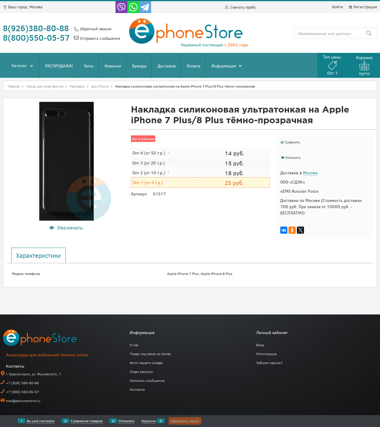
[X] (300, 230)
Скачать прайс (242, 7)
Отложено (126, 420)
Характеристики (38, 255)
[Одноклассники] (292, 230)
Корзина (149, 420)
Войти (337, 7)
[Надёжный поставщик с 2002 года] (47, 339)
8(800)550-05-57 (36, 37)
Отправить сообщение (99, 38)
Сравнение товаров (86, 420)
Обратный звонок (95, 28)
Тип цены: (332, 65)
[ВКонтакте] (283, 230)
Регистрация (364, 7)
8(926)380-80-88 (36, 28)
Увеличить (70, 227)
